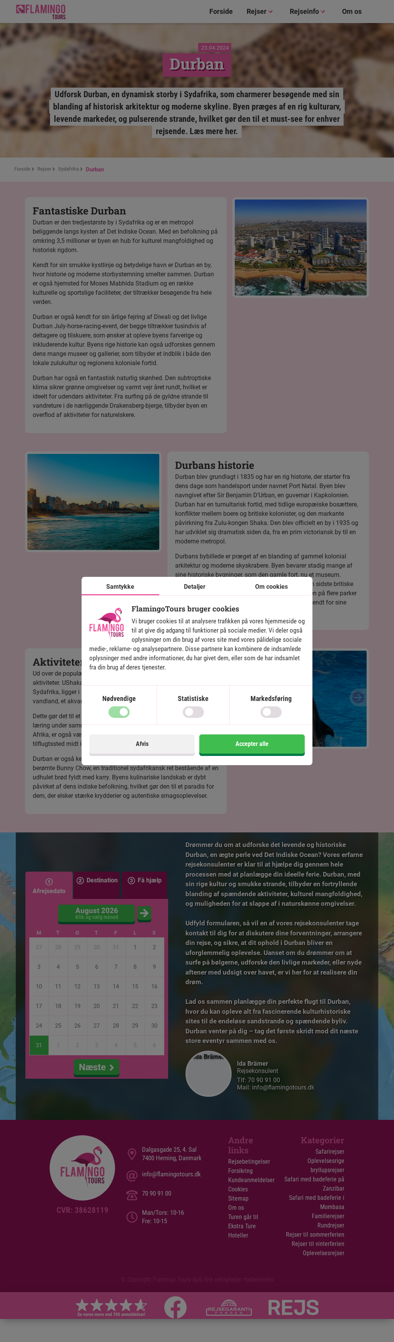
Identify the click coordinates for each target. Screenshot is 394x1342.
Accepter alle (252, 743)
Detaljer (194, 586)
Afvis (142, 743)
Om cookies (271, 586)
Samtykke (120, 586)
